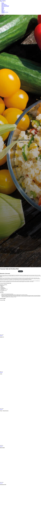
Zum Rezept (20, 271)
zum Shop (1, 335)
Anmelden (1, 1)
